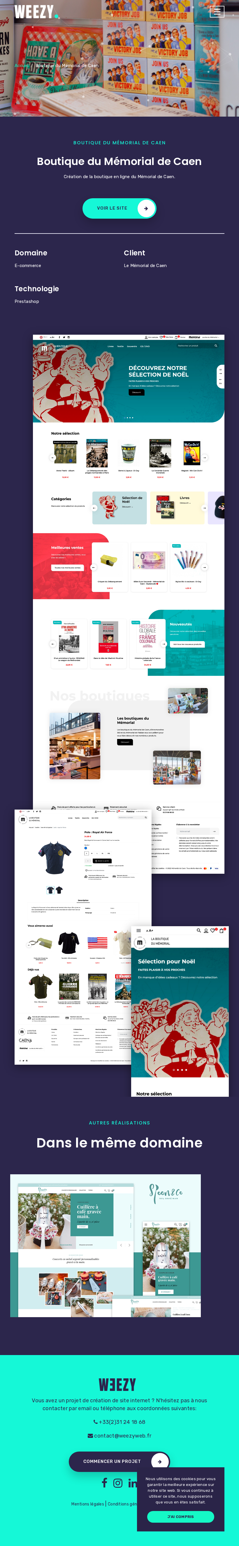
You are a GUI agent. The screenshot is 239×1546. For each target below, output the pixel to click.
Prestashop (27, 301)
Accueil (22, 65)
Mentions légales (87, 1504)
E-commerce (28, 265)
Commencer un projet (112, 1461)
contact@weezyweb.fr (122, 1436)
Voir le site (112, 208)
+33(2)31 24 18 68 (121, 1422)
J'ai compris (180, 1517)
